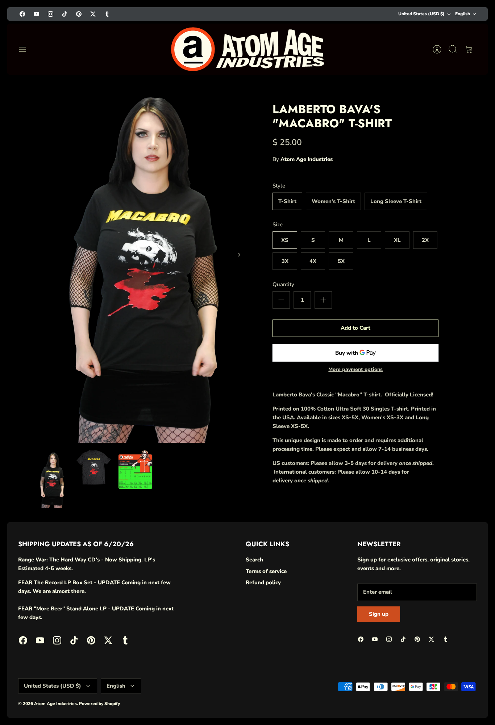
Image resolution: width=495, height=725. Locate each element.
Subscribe (404, 677)
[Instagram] (385, 697)
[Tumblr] (456, 697)
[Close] (474, 582)
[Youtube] (367, 697)
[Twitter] (438, 697)
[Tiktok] (403, 697)
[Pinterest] (420, 697)
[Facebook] (349, 697)
